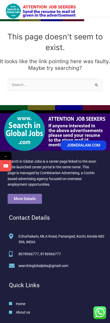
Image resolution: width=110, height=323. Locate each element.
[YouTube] (6, 165)
